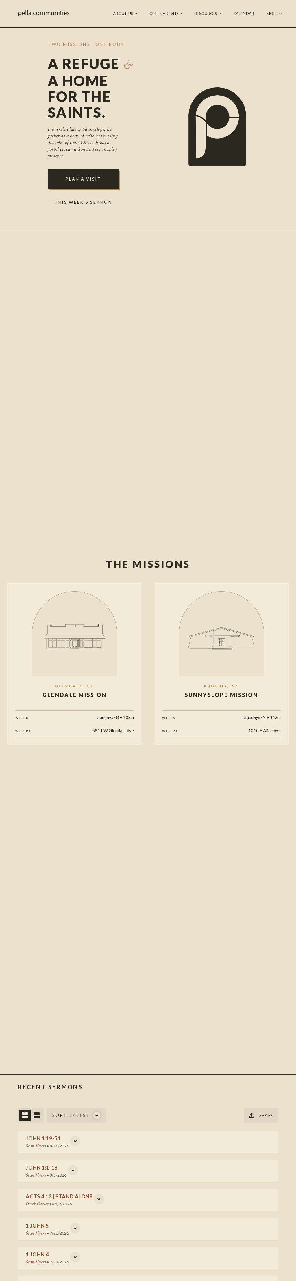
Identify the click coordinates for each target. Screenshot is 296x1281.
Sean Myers (36, 1146)
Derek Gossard (38, 1204)
